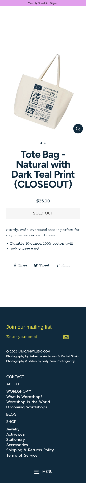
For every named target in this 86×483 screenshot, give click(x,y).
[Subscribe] (65, 337)
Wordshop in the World (28, 402)
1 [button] (41, 143)
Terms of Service (22, 455)
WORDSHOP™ (18, 391)
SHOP (11, 421)
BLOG (11, 414)
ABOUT (13, 384)
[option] (43, 96)
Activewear (16, 434)
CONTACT (15, 377)
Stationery (15, 439)
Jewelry (13, 429)
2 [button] (45, 144)
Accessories (17, 444)
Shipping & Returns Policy (30, 450)
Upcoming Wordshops (26, 407)
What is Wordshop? (24, 396)
